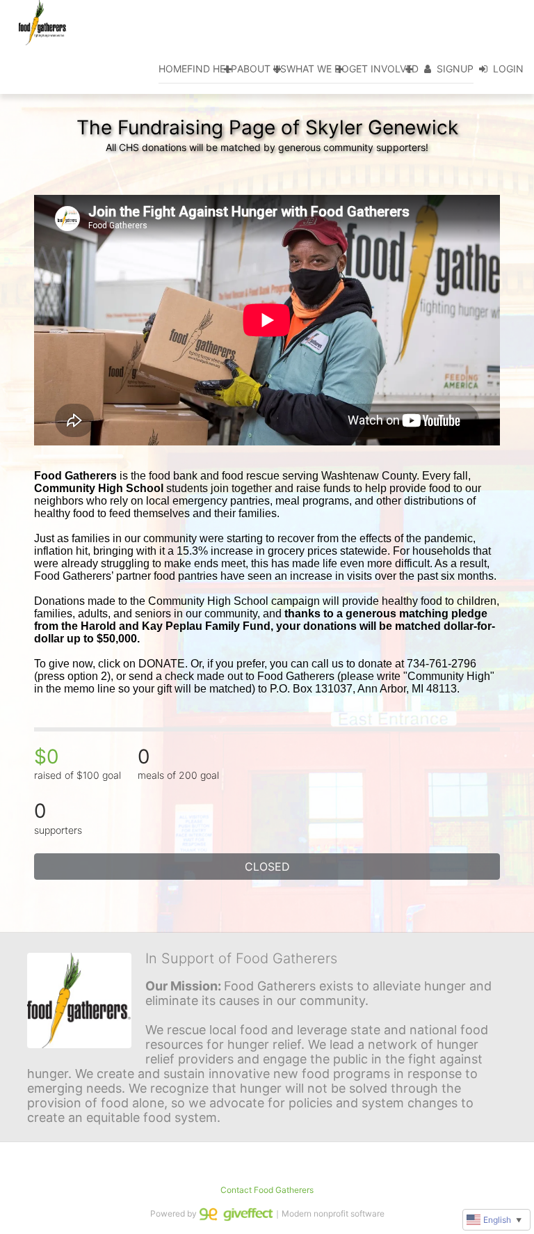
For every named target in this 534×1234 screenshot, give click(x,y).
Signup (455, 68)
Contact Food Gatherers (267, 1190)
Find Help (212, 68)
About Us (261, 68)
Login (508, 68)
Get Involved (384, 68)
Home (173, 68)
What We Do (317, 68)
